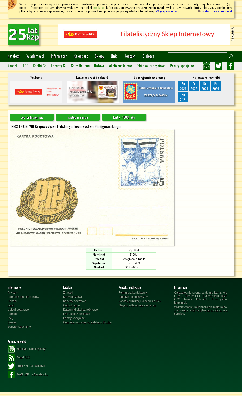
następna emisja (78, 116)
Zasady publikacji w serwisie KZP (140, 301)
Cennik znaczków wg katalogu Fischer (87, 322)
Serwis (12, 322)
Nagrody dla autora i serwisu (137, 305)
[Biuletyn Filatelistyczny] (206, 66)
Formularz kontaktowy (133, 292)
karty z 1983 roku (124, 116)
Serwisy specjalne (19, 326)
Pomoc (12, 314)
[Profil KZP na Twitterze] (218, 66)
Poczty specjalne (182, 66)
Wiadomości (35, 56)
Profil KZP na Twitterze (30, 366)
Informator (59, 56)
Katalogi (14, 56)
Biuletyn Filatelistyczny (133, 297)
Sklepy (99, 56)
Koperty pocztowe (74, 301)
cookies (98, 7)
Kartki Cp (39, 66)
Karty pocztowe (73, 297)
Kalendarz (81, 56)
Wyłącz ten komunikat (216, 11)
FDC (25, 66)
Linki (114, 56)
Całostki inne (80, 66)
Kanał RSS (23, 357)
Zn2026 (183, 86)
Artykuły (13, 292)
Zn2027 (183, 97)
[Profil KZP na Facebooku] (230, 66)
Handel (12, 301)
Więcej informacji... (169, 11)
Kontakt (130, 56)
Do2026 (205, 86)
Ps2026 (215, 86)
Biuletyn (148, 56)
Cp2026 (194, 86)
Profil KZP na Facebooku (32, 374)
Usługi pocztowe (18, 309)
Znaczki (13, 66)
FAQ (10, 318)
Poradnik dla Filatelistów (23, 297)
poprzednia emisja (32, 116)
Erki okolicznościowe (150, 66)
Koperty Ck (58, 66)
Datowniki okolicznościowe (113, 66)
